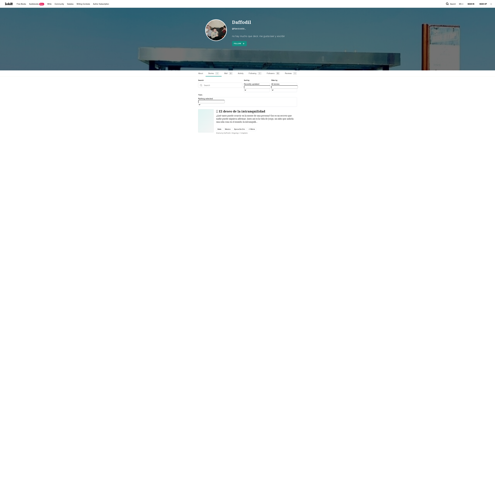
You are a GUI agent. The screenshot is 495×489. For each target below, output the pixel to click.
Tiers (200, 95)
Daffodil (241, 22)
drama (218, 133)
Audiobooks (36, 4)
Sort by (246, 80)
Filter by (274, 80)
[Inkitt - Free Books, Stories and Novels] (9, 4)
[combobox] (257, 87)
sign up (483, 4)
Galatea (70, 4)
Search (453, 4)
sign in (471, 4)
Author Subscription (101, 4)
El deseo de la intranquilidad (242, 111)
